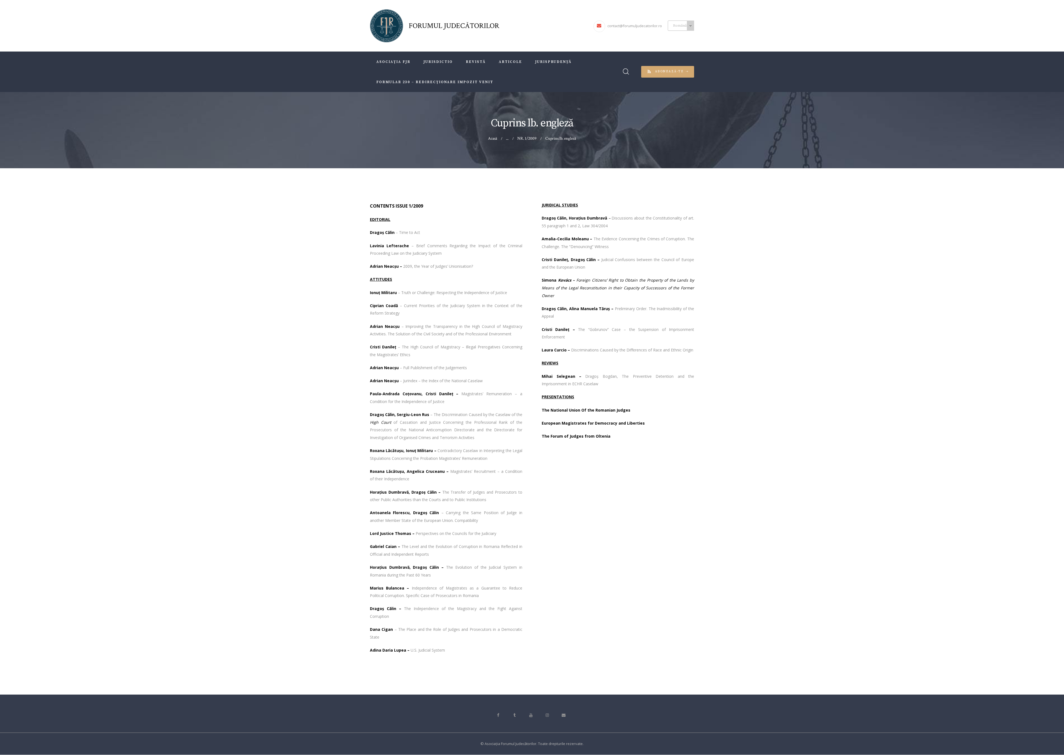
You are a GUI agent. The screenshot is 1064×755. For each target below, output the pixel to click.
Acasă (492, 138)
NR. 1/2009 (526, 138)
